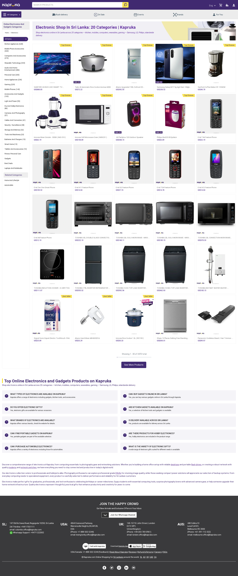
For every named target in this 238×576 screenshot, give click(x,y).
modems (12, 467)
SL (141, 557)
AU (144, 557)
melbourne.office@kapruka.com (207, 535)
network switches (28, 467)
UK (147, 557)
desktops (175, 464)
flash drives (196, 464)
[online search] (125, 5)
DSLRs (118, 473)
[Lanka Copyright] (82, 557)
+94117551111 (28, 527)
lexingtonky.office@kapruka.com (90, 535)
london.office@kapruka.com (144, 535)
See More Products (133, 364)
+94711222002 (37, 532)
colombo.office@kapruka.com (28, 530)
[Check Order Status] (227, 6)
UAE (151, 557)
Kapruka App (123, 546)
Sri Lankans (118, 557)
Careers (158, 552)
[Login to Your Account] (234, 6)
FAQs (165, 552)
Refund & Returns (145, 552)
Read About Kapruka (119, 552)
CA (155, 557)
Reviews (132, 552)
